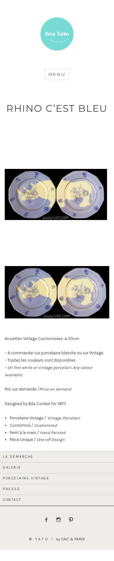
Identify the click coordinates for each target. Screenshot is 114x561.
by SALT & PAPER (70, 539)
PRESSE (11, 489)
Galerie (12, 467)
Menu (57, 74)
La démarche (18, 457)
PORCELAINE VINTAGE (26, 478)
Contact (12, 500)
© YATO (39, 539)
